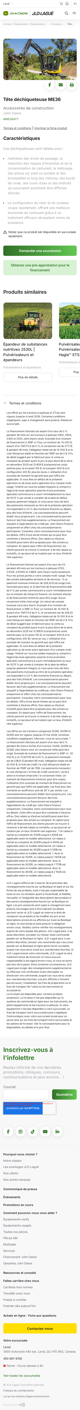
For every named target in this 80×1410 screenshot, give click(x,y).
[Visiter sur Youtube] (45, 1132)
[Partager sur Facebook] (50, 85)
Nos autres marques (16, 1179)
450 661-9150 (12, 1358)
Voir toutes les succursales (21, 1375)
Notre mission (12, 1160)
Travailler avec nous (16, 1293)
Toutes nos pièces (15, 1232)
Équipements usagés (17, 1225)
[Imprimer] (72, 85)
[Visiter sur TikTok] (33, 1132)
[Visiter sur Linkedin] (57, 1132)
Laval (6, 1347)
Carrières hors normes (18, 1287)
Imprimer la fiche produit (50, 128)
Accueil (7, 24)
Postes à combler (14, 1299)
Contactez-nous (40, 1328)
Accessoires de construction (58, 24)
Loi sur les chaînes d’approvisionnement (26, 1396)
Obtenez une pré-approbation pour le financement (40, 267)
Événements (12, 1197)
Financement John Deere (20, 1257)
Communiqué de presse (20, 1189)
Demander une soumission (40, 251)
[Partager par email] (61, 85)
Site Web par (11, 1404)
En (75, 3)
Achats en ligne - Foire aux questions (29, 1315)
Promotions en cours (18, 1205)
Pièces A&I (10, 1238)
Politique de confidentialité (18, 1390)
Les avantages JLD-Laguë (21, 1167)
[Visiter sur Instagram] (20, 1132)
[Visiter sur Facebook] (8, 1132)
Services (9, 1250)
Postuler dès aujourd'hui (19, 1306)
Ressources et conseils (19, 1272)
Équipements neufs (16, 1219)
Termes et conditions (17, 128)
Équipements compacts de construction (37, 24)
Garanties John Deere (17, 1263)
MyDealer (9, 1244)
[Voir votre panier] (61, 3)
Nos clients (10, 1173)
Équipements (21, 24)
